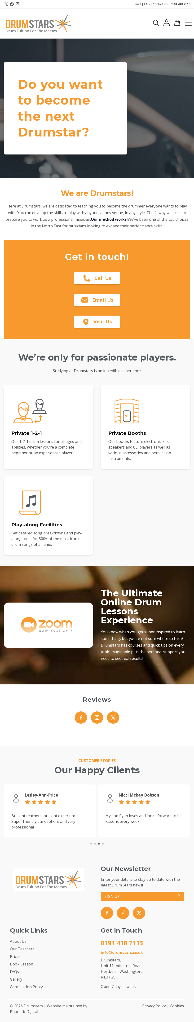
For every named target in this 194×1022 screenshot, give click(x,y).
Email (137, 4)
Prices (15, 956)
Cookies (177, 1006)
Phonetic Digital (24, 1011)
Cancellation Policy (26, 986)
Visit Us (102, 321)
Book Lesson (21, 964)
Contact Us (160, 4)
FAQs (14, 971)
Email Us (102, 300)
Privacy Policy (154, 1006)
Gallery (16, 979)
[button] (155, 22)
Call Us (102, 278)
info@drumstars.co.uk (122, 952)
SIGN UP (112, 896)
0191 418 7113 (180, 4)
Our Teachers (22, 949)
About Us (18, 941)
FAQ (147, 4)
